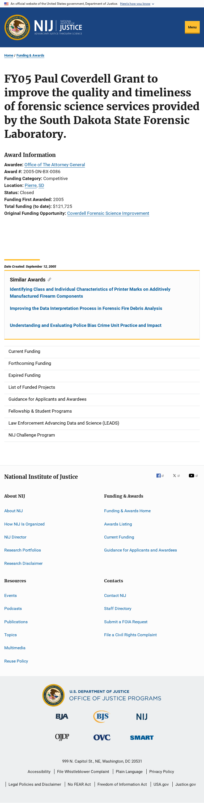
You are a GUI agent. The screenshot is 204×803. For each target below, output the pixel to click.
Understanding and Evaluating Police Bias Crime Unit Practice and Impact (86, 325)
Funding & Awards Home (127, 510)
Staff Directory (117, 608)
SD (41, 185)
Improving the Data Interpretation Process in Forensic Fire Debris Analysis (86, 308)
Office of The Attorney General (54, 164)
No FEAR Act (79, 784)
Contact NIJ (115, 595)
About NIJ (13, 510)
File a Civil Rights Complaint (130, 634)
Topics (10, 634)
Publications (16, 621)
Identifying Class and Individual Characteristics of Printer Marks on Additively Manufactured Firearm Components (90, 293)
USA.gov (161, 784)
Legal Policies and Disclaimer (34, 784)
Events (10, 595)
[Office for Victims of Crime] (102, 741)
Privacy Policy (161, 771)
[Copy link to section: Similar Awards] (48, 279)
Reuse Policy (16, 661)
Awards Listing (118, 523)
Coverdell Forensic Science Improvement (108, 213)
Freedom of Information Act (122, 784)
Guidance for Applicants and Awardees (140, 550)
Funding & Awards (30, 55)
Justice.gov (185, 784)
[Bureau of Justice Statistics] (101, 724)
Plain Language (129, 771)
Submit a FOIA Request (125, 621)
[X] (178, 479)
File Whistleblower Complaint (83, 771)
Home (8, 55)
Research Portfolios (22, 550)
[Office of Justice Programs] (17, 27)
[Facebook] (162, 479)
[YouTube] (194, 479)
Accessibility (39, 771)
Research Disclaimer (23, 563)
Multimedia (15, 647)
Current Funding (119, 537)
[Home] (58, 27)
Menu (192, 27)
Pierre (31, 185)
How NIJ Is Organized (24, 523)
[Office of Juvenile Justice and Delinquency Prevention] (62, 741)
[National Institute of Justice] (142, 721)
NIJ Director (15, 537)
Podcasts (13, 608)
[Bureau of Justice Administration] (62, 721)
